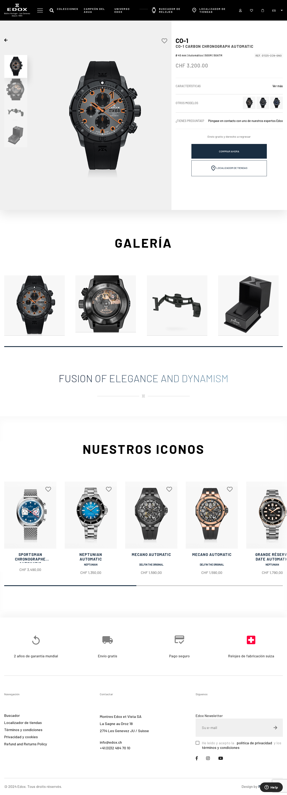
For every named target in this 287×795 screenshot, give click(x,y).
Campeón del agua (94, 10)
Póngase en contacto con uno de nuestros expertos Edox (245, 121)
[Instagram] (208, 758)
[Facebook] (197, 758)
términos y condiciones (221, 747)
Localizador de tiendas (212, 10)
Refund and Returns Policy (25, 744)
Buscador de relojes (169, 10)
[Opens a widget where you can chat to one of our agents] (271, 787)
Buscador (12, 715)
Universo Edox (122, 10)
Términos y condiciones (23, 729)
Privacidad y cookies (21, 736)
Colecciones (67, 8)
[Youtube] (220, 758)
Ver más (278, 86)
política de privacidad (254, 743)
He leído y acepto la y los (241, 745)
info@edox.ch (111, 742)
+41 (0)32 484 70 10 (115, 748)
